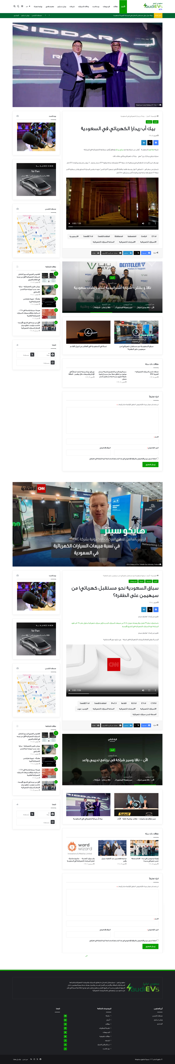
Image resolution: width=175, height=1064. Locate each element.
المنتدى (16, 15)
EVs (153, 236)
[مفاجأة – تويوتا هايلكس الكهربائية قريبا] (49, 302)
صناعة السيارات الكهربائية (103, 242)
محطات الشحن (37, 15)
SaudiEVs (87, 236)
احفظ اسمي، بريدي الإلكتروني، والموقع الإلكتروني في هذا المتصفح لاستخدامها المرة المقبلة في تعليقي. (122, 459)
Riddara (118, 236)
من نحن (25, 1059)
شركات (72, 6)
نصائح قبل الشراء (103, 1045)
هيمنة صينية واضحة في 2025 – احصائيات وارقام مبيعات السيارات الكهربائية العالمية (28, 313)
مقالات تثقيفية (105, 1036)
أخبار (148, 116)
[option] (112, 287)
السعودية (74, 236)
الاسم (156, 437)
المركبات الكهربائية (127, 242)
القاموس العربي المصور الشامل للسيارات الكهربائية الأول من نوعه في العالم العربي (28, 277)
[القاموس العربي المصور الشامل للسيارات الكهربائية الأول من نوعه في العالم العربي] (49, 278)
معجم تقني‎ (50, 6)
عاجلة (149, 122)
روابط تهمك (38, 6)
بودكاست (95, 6)
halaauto (131, 236)
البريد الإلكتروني (152, 448)
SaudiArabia (103, 236)
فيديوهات (106, 6)
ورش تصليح (62, 6)
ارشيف (107, 1040)
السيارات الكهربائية (147, 242)
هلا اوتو (151, 150)
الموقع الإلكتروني (105, 448)
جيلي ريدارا (120, 150)
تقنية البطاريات (104, 1028)
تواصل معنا (17, 1059)
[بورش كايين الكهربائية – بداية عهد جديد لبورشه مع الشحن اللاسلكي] (49, 290)
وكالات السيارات (83, 6)
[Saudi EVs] (152, 6)
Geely (143, 236)
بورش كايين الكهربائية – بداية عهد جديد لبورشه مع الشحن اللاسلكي (29, 289)
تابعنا (58, 1009)
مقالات (115, 6)
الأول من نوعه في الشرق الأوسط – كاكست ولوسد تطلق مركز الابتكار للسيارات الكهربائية (28, 325)
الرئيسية (154, 116)
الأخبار (123, 6)
